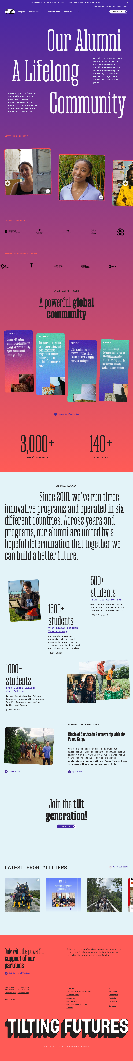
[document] (66, 530)
